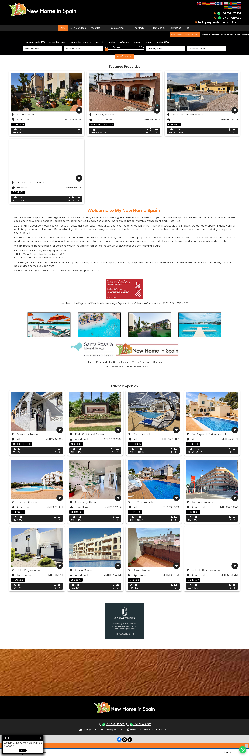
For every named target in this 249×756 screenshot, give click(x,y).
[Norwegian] (239, 7)
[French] (221, 3)
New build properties (105, 42)
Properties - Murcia (58, 42)
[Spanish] (204, 3)
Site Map (227, 752)
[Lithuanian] (226, 7)
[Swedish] (234, 3)
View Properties (124, 56)
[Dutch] (234, 7)
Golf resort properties (129, 42)
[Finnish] (217, 3)
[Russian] (239, 3)
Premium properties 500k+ (156, 42)
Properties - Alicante (81, 42)
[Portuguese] (230, 3)
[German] (208, 3)
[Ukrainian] (230, 7)
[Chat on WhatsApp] (242, 749)
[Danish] (212, 3)
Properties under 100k (35, 42)
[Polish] (226, 3)
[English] (199, 3)
